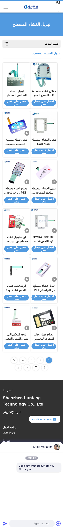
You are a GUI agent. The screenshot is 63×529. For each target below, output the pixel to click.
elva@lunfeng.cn (42, 419)
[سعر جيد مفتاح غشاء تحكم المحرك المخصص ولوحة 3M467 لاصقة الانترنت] (43, 318)
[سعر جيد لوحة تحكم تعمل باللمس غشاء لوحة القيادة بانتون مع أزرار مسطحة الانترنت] (16, 269)
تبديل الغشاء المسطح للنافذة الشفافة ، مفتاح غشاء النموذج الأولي (43, 191)
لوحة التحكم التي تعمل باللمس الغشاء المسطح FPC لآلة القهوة (16, 337)
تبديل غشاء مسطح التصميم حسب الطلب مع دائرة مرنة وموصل (16, 142)
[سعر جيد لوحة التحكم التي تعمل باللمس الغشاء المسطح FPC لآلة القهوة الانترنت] (16, 318)
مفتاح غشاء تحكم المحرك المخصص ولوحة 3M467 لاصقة (44, 337)
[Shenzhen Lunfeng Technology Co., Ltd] (31, 7)
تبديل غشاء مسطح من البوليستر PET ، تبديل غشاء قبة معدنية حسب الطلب (43, 288)
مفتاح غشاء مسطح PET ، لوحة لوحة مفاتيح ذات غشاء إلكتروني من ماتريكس (16, 191)
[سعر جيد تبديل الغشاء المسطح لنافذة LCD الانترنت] (43, 123)
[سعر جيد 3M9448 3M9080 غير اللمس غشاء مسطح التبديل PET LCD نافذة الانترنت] (43, 221)
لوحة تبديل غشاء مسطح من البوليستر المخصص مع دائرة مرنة (16, 239)
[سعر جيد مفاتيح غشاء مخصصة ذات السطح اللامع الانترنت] (43, 75)
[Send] (5, 523)
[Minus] (5, 447)
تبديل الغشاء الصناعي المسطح (16, 93)
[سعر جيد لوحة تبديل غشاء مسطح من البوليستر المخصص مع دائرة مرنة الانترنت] (16, 221)
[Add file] (58, 523)
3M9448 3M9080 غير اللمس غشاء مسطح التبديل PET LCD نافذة (44, 239)
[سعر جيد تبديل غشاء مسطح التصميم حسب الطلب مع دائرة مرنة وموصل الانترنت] (16, 123)
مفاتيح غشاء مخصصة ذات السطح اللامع (43, 93)
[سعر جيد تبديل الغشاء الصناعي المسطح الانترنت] (16, 75)
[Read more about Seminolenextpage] (27, 367)
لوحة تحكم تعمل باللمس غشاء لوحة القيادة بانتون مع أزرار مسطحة (16, 288)
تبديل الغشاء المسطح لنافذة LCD (43, 141)
